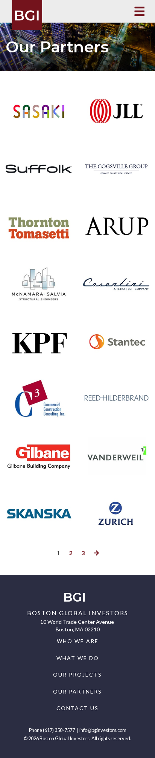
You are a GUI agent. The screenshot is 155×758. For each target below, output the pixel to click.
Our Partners (77, 691)
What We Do (77, 658)
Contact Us (77, 708)
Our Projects (77, 674)
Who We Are (78, 641)
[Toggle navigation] (139, 11)
